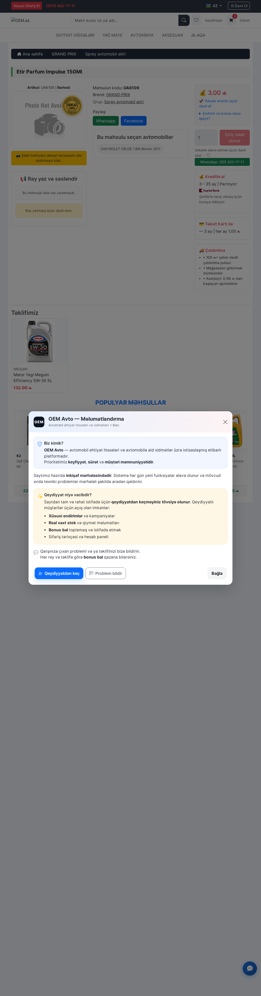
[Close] (225, 422)
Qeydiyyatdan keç (62, 573)
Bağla (217, 573)
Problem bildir (108, 573)
